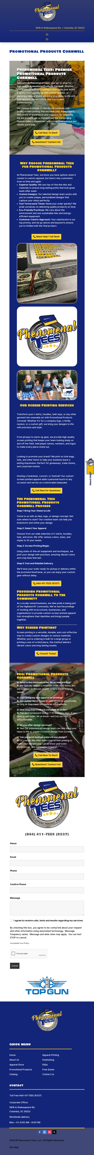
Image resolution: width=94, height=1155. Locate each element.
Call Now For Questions (47, 490)
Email (13, 857)
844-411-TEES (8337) (47, 583)
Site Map (14, 1147)
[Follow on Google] (45, 1132)
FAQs (45, 1064)
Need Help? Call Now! (47, 236)
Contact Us (48, 1074)
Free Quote (48, 1069)
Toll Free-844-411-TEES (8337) (25, 1095)
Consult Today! (48, 653)
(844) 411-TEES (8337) (47, 834)
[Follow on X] (54, 1132)
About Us (14, 1059)
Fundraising (48, 1059)
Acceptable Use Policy (19, 943)
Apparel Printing (50, 1055)
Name (13, 843)
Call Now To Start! (48, 132)
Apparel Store (16, 1064)
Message (15, 898)
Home (12, 1055)
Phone (13, 870)
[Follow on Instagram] (49, 1132)
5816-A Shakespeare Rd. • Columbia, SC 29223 (60, 28)
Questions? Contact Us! (48, 142)
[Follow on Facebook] (40, 1132)
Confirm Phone (18, 884)
